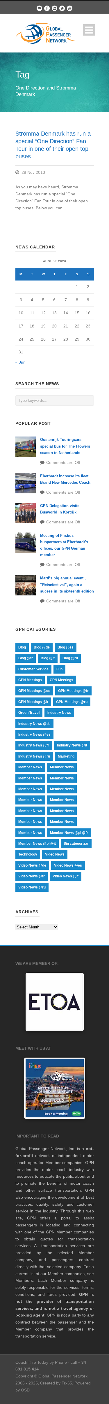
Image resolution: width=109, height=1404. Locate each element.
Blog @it (48, 658)
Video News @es (68, 865)
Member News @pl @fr (69, 833)
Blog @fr (25, 658)
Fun (59, 669)
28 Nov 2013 (33, 172)
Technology (27, 854)
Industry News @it (72, 745)
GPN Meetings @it (33, 702)
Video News (55, 854)
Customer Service (33, 669)
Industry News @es (34, 734)
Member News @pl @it (37, 844)
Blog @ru (70, 658)
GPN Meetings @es (34, 691)
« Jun (20, 362)
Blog (22, 647)
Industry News (59, 713)
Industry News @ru (34, 756)
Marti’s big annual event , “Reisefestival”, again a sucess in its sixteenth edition (67, 584)
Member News (30, 767)
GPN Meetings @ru (71, 702)
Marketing (66, 756)
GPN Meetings (30, 680)
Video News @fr (31, 876)
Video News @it (65, 876)
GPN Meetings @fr (73, 691)
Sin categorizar (76, 844)
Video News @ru (32, 887)
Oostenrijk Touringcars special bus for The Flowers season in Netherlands (65, 446)
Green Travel (29, 713)
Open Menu (89, 30)
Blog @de (42, 647)
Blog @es (66, 647)
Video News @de (32, 865)
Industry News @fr (33, 745)
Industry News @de (34, 724)
